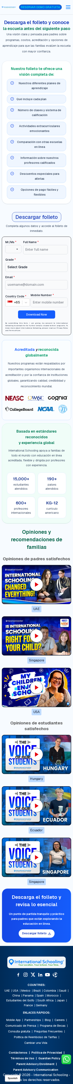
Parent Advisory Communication (35, 1070)
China (16, 995)
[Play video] (36, 584)
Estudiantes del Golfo (20, 1000)
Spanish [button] (12, 1078)
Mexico (25, 990)
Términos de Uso (22, 1058)
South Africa (45, 1000)
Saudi (62, 990)
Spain (40, 995)
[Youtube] (47, 974)
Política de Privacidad (46, 1052)
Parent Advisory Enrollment (35, 1064)
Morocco (53, 995)
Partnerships (33, 1020)
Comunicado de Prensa (20, 1026)
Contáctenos (18, 1052)
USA (15, 990)
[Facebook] (18, 974)
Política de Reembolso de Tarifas (35, 1037)
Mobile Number (42, 295)
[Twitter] (32, 974)
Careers (60, 1020)
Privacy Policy (62, 328)
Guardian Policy (49, 1058)
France (28, 1005)
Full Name (31, 242)
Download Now (36, 314)
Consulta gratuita (19, 1031)
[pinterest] (54, 974)
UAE (7, 990)
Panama (28, 995)
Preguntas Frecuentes (48, 1031)
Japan (61, 1000)
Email (10, 277)
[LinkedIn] (40, 974)
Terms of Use (14, 330)
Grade (10, 259)
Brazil (37, 990)
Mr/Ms (10, 242)
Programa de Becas (52, 1026)
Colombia (50, 990)
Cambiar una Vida (35, 1043)
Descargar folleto (34, 933)
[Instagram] (25, 974)
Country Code (15, 296)
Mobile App (13, 1020)
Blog (48, 1020)
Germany (41, 1005)
